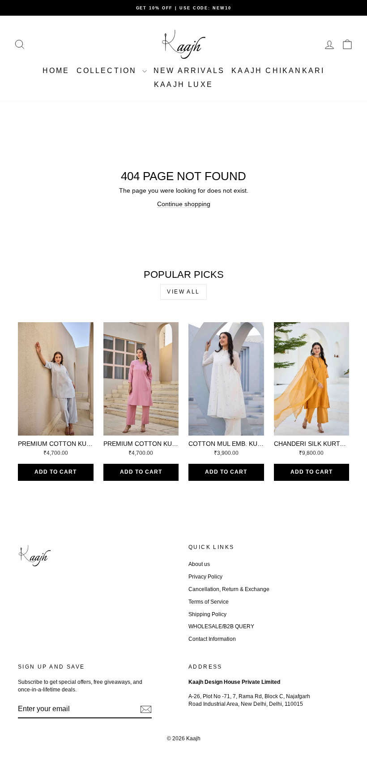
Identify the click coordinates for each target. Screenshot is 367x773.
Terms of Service (208, 602)
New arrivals (189, 70)
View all (183, 292)
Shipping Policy (207, 614)
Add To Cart (55, 472)
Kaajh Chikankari (277, 70)
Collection (108, 70)
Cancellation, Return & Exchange (228, 589)
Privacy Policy (205, 577)
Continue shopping (183, 203)
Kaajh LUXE (183, 84)
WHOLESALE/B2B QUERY (221, 626)
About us (199, 564)
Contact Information (212, 639)
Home (56, 70)
